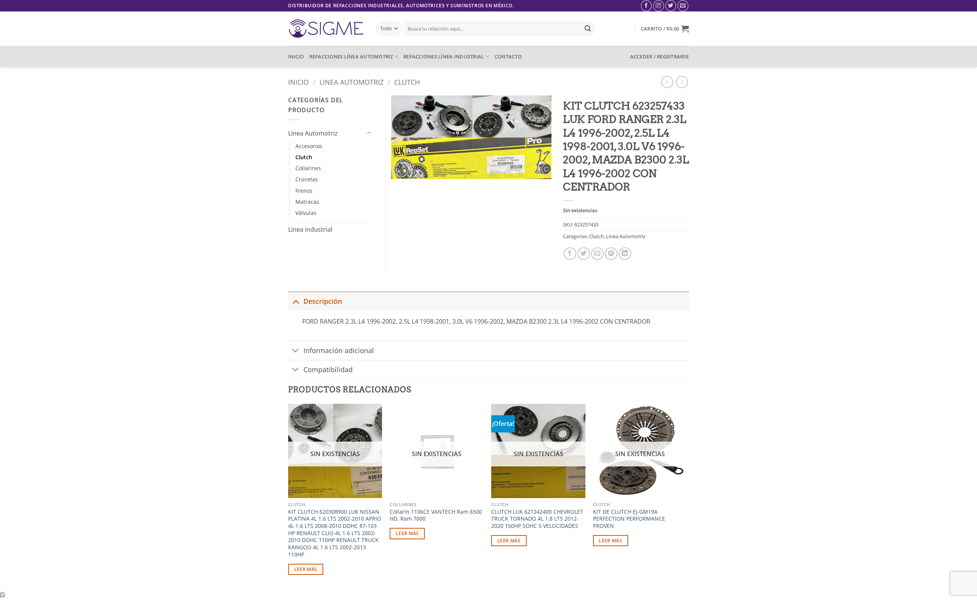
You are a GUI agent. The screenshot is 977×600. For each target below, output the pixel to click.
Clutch (407, 82)
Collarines (308, 168)
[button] (665, 28)
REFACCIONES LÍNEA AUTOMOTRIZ (351, 56)
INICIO (296, 56)
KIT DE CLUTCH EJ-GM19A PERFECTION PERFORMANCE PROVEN (629, 518)
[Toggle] (369, 133)
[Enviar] (587, 28)
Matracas (307, 201)
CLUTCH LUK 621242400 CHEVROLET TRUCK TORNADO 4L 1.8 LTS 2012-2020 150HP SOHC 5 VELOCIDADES (537, 518)
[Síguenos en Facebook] (646, 5)
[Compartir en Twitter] (583, 253)
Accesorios (308, 146)
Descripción (322, 301)
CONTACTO (508, 56)
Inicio (298, 82)
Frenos (304, 190)
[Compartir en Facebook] (570, 253)
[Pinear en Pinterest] (611, 253)
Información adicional (338, 350)
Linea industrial (310, 229)
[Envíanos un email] (682, 5)
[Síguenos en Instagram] (658, 5)
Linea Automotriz (351, 82)
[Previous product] (682, 82)
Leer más (306, 569)
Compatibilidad (328, 369)
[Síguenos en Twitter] (670, 5)
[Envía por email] (597, 253)
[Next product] (667, 82)
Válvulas (305, 212)
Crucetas (306, 179)
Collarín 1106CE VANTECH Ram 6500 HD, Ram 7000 (436, 515)
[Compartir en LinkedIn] (625, 253)
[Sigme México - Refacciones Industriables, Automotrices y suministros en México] (326, 28)
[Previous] (288, 496)
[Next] (686, 496)
